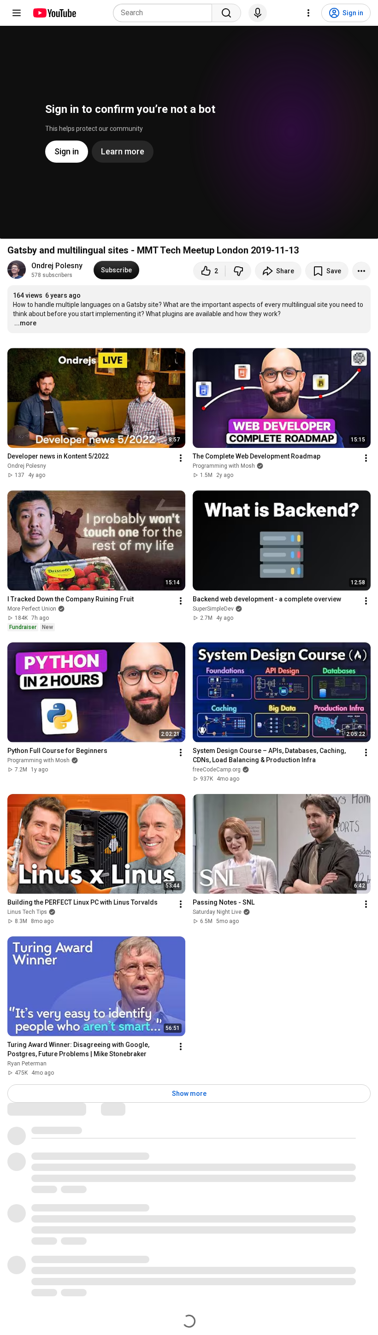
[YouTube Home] (54, 13)
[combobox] (165, 12)
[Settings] (308, 12)
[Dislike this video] (238, 271)
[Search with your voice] (257, 13)
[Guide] (16, 12)
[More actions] (361, 271)
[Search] (226, 13)
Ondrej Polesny (57, 265)
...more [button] (25, 323)
